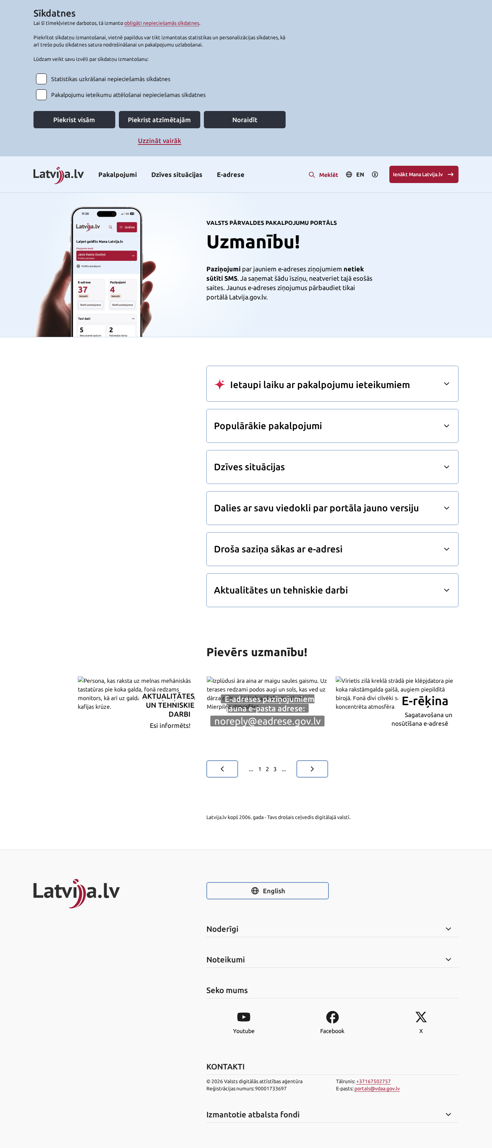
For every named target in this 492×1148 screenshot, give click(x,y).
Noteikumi (225, 959)
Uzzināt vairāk (159, 140)
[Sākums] (94, 893)
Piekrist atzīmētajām (159, 119)
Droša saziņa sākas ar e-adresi (278, 549)
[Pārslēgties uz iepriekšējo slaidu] (222, 769)
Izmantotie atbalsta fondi (253, 1114)
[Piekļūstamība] (375, 174)
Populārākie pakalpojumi (268, 426)
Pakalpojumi (117, 174)
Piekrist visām (74, 119)
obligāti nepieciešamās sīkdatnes (161, 23)
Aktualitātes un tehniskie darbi (281, 590)
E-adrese (231, 174)
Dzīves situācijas (176, 174)
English (274, 890)
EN (360, 174)
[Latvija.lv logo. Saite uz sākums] (58, 176)
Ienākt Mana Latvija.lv (418, 174)
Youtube (244, 1031)
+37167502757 (373, 1081)
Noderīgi (222, 929)
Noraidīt (245, 119)
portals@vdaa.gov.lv (377, 1088)
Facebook (332, 1031)
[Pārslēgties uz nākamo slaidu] (312, 769)
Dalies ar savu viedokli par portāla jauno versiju (316, 508)
